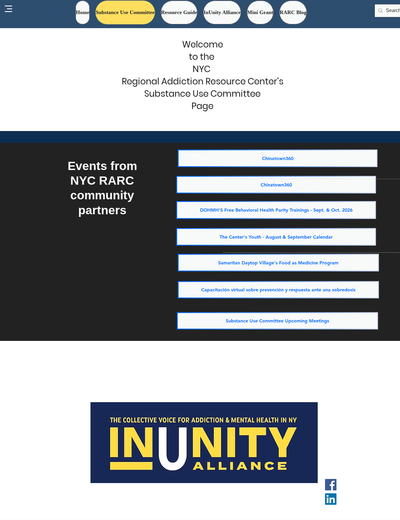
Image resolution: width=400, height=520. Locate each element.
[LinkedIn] (330, 499)
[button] (222, 12)
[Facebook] (330, 484)
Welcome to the (202, 50)
